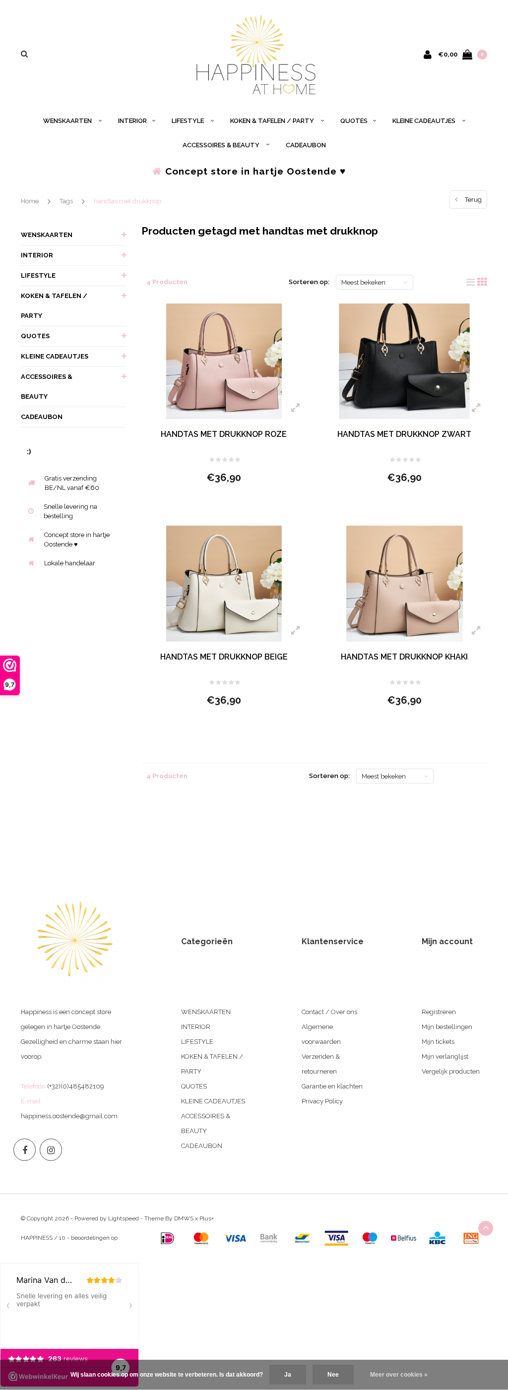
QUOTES (354, 120)
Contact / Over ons (329, 1012)
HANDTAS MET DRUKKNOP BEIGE (224, 657)
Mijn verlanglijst (445, 1056)
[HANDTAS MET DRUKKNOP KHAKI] (404, 584)
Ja (287, 1374)
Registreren (439, 1012)
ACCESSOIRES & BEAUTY (222, 145)
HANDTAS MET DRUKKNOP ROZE (224, 434)
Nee (333, 1374)
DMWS (183, 1218)
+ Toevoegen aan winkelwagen (218, 504)
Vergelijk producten (451, 1071)
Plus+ (206, 1218)
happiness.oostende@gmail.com (69, 1116)
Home (30, 201)
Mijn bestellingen (447, 1026)
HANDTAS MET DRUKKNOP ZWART (404, 434)
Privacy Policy (322, 1101)
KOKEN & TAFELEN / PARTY (273, 120)
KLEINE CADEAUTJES (424, 120)
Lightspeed (123, 1218)
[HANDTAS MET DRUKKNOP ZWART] (404, 361)
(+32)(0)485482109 (75, 1086)
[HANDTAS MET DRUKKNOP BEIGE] (224, 584)
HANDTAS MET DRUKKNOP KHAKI (404, 657)
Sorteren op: (309, 282)
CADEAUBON (306, 145)
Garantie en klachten (332, 1086)
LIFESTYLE (188, 120)
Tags (66, 201)
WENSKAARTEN (68, 120)
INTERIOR (132, 120)
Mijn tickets (438, 1041)
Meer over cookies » (399, 1374)
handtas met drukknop (127, 201)
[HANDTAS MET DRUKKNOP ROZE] (224, 361)
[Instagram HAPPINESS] (51, 1150)
